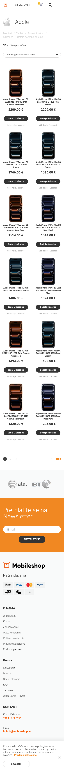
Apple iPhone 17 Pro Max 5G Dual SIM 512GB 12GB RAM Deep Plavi (48, 227)
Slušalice (8, 37)
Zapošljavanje (11, 627)
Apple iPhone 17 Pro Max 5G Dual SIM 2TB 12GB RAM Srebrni (48, 102)
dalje (58, 458)
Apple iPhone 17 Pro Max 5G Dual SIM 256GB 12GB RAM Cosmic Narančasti (15, 416)
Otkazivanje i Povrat (14, 695)
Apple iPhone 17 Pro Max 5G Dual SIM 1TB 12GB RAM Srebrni (15, 165)
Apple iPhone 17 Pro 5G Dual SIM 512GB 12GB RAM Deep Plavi (48, 290)
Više (29, 592)
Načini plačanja (11, 679)
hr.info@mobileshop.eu (17, 731)
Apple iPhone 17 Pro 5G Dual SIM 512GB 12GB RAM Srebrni (15, 289)
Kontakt (7, 621)
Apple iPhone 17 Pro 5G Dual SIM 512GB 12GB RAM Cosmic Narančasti (16, 353)
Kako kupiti (9, 667)
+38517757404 (22, 5)
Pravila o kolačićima (14, 643)
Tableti (19, 33)
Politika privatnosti (13, 638)
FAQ (5, 684)
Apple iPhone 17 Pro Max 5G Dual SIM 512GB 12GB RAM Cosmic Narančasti (15, 227)
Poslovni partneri (12, 649)
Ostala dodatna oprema (30, 37)
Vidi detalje (11, 125)
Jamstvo (8, 690)
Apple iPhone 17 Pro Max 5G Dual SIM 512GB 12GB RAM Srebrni (48, 165)
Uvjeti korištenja (12, 632)
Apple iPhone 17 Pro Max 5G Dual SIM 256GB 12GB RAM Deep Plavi (48, 416)
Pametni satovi (36, 33)
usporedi (21, 125)
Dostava (7, 673)
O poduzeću (9, 615)
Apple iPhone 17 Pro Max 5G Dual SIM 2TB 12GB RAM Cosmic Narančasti (15, 102)
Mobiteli (7, 33)
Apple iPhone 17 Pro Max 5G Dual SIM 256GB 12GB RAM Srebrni (48, 353)
